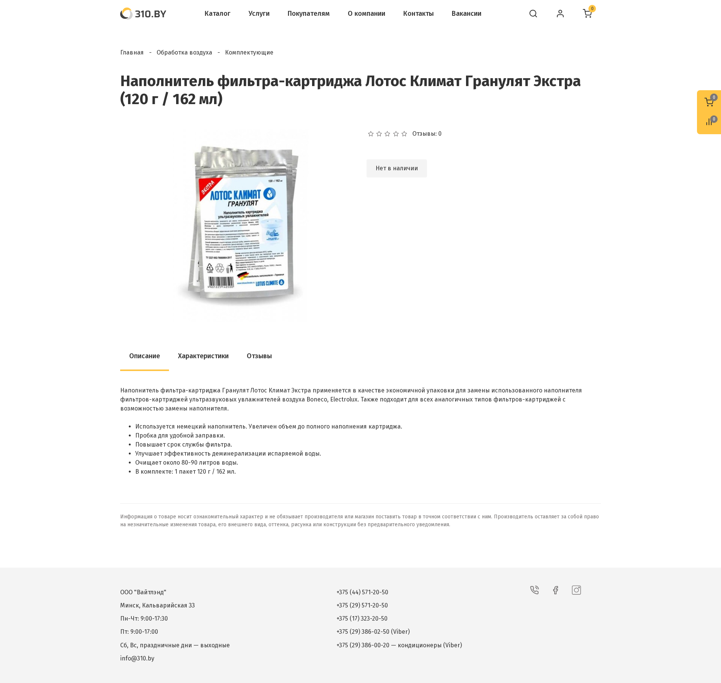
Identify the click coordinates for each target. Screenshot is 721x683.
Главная (132, 52)
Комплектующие (249, 52)
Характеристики (203, 356)
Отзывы (259, 356)
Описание (144, 356)
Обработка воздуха (184, 52)
